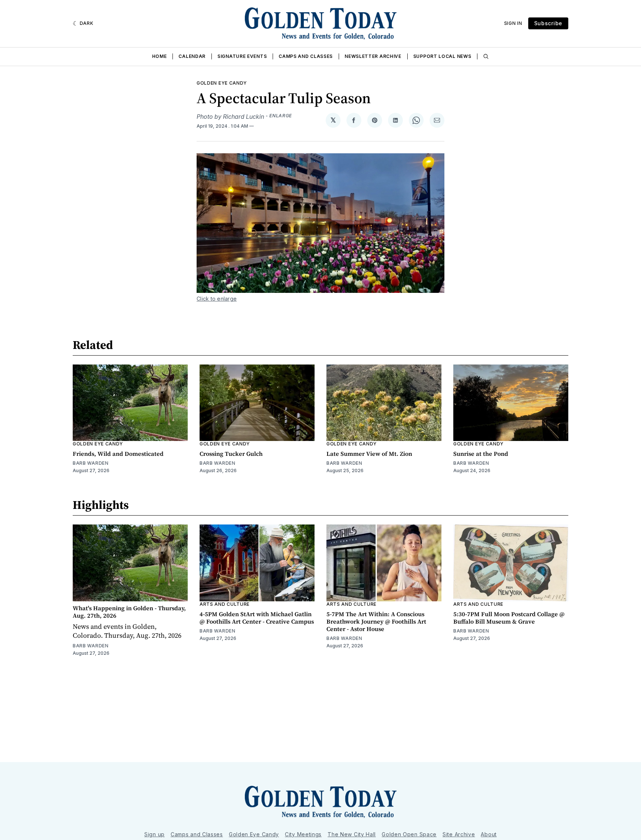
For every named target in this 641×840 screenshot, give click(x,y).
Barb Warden (91, 463)
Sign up (154, 834)
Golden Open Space (409, 834)
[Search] (486, 56)
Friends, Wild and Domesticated (118, 454)
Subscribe (548, 23)
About (489, 834)
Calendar (192, 56)
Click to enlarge (217, 298)
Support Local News (442, 56)
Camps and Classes (306, 56)
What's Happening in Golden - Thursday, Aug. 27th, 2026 (129, 612)
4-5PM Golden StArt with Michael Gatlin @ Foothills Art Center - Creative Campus (257, 617)
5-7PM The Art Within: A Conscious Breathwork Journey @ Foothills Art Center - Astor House (376, 621)
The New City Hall (352, 834)
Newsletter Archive (373, 56)
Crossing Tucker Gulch (231, 454)
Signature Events (242, 56)
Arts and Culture (225, 604)
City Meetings (303, 834)
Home (159, 56)
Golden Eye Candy (222, 83)
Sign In (513, 23)
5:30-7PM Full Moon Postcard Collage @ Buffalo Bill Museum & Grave (509, 617)
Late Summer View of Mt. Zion (369, 454)
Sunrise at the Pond (480, 454)
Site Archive (459, 834)
